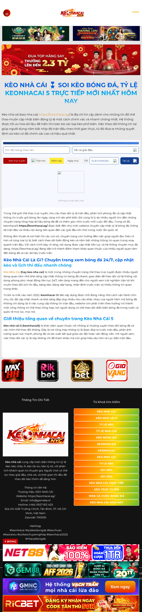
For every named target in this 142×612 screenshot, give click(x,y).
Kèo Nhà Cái (12, 272)
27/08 (87, 160)
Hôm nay (56, 160)
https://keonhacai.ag (54, 114)
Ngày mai (73, 160)
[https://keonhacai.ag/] (72, 13)
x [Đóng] (10, 541)
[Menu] (7, 13)
